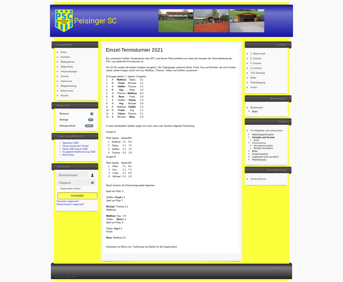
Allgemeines (67, 66)
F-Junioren (255, 63)
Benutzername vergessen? (70, 204)
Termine (65, 76)
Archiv (253, 87)
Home (64, 52)
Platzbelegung (257, 82)
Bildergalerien (67, 62)
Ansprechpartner (260, 154)
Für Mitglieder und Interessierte (266, 130)
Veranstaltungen (69, 71)
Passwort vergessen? (68, 201)
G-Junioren (256, 68)
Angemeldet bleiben (70, 188)
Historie (64, 95)
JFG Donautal (257, 73)
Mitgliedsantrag (68, 86)
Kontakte (65, 57)
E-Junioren (256, 58)
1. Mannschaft (257, 53)
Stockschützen (258, 179)
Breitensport (256, 107)
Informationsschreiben (263, 146)
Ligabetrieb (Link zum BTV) (265, 157)
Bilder (253, 77)
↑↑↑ (278, 267)
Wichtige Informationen (263, 148)
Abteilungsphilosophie (263, 134)
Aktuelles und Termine (263, 137)
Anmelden (77, 195)
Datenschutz (67, 90)
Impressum (66, 81)
